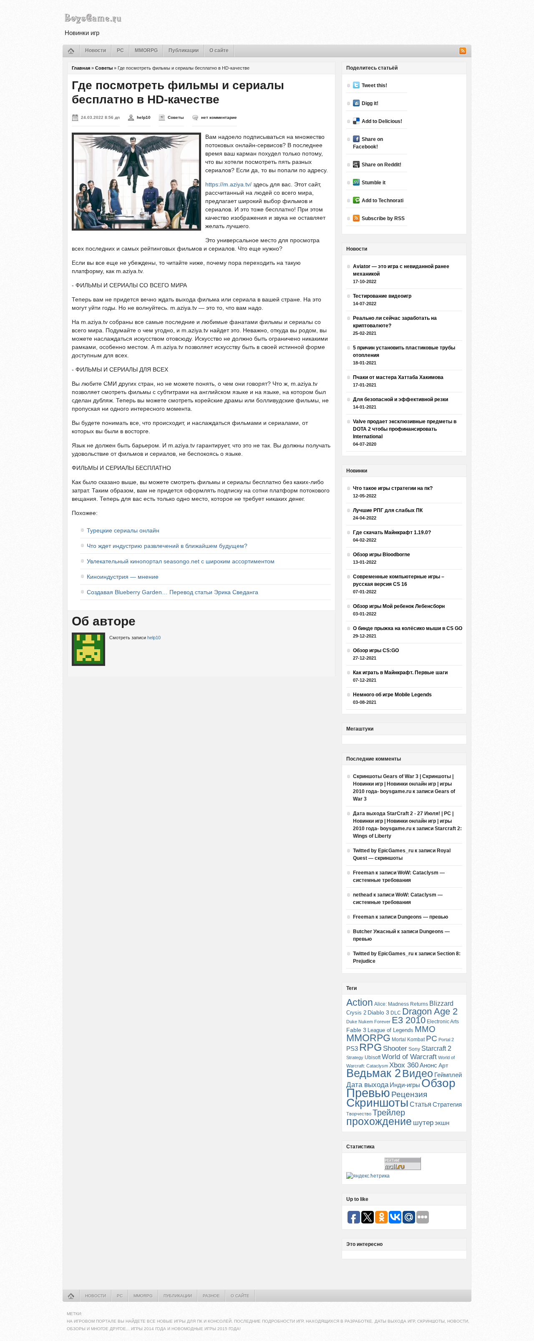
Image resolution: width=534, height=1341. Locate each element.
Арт (443, 1065)
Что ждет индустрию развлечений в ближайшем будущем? (167, 545)
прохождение (379, 1121)
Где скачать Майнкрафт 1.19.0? (392, 532)
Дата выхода (367, 1085)
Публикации (184, 50)
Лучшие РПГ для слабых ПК (388, 510)
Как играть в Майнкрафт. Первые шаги (400, 673)
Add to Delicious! (382, 121)
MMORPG (146, 50)
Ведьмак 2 (373, 1073)
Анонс (428, 1065)
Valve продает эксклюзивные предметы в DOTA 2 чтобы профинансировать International (404, 429)
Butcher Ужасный (374, 931)
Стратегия (447, 1104)
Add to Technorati (382, 200)
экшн (442, 1122)
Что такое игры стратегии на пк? (393, 488)
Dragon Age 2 (430, 1011)
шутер (423, 1123)
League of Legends (390, 1030)
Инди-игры (405, 1085)
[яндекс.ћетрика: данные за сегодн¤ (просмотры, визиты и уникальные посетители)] (368, 1176)
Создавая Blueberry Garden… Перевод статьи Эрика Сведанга (172, 592)
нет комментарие (219, 117)
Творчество (358, 1113)
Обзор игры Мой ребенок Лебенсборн (399, 606)
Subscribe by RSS (383, 218)
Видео (417, 1073)
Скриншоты (377, 1102)
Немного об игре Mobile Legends (392, 695)
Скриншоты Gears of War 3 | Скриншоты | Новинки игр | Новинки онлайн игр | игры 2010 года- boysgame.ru (403, 783)
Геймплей (448, 1074)
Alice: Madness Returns (401, 1004)
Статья (420, 1104)
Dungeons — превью (423, 917)
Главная (81, 67)
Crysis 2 (356, 1013)
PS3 (352, 1048)
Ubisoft (372, 1057)
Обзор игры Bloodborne (381, 554)
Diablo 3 (378, 1013)
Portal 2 (446, 1039)
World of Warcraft (409, 1056)
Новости (95, 50)
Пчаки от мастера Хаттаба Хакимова (398, 377)
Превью (368, 1093)
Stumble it (373, 183)
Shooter (395, 1048)
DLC (395, 1012)
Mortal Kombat (408, 1039)
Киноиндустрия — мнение (123, 576)
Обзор (438, 1083)
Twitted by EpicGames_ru (383, 851)
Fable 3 (356, 1030)
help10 (144, 117)
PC (120, 50)
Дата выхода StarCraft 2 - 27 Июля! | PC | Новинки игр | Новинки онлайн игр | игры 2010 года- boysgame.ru (403, 821)
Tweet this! (374, 85)
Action (359, 1002)
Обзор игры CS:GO (376, 650)
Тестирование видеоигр (382, 296)
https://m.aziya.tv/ (228, 184)
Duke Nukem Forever (368, 1021)
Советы (104, 67)
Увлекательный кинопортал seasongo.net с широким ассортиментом (181, 561)
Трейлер (389, 1112)
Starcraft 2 (436, 1048)
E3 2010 (409, 1020)
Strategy (354, 1057)
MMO (425, 1029)
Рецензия (409, 1094)
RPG (370, 1047)
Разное (211, 1295)
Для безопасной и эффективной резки (400, 399)
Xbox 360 (403, 1065)
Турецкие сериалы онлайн (123, 530)
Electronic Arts (443, 1022)
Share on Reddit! (381, 165)
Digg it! (370, 103)
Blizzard (441, 1003)
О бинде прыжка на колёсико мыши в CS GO (407, 628)
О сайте (219, 50)
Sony (414, 1049)
